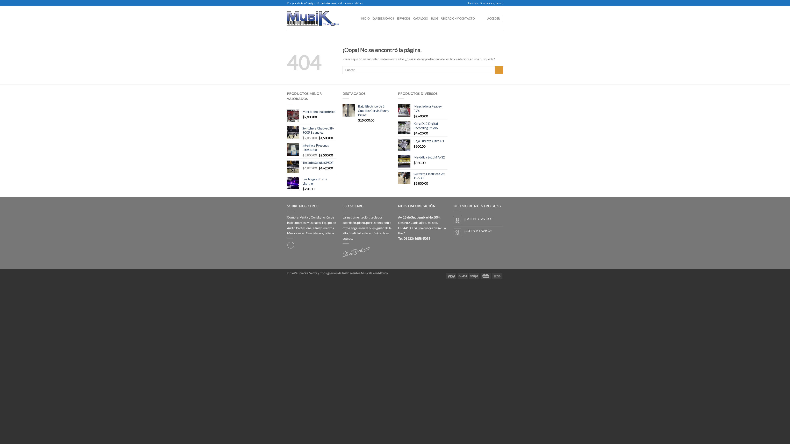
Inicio (365, 18)
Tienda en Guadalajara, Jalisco (485, 3)
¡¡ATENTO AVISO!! (478, 230)
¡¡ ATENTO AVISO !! (479, 219)
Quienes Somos (383, 18)
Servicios (403, 18)
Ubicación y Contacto (458, 18)
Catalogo (420, 18)
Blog (434, 18)
